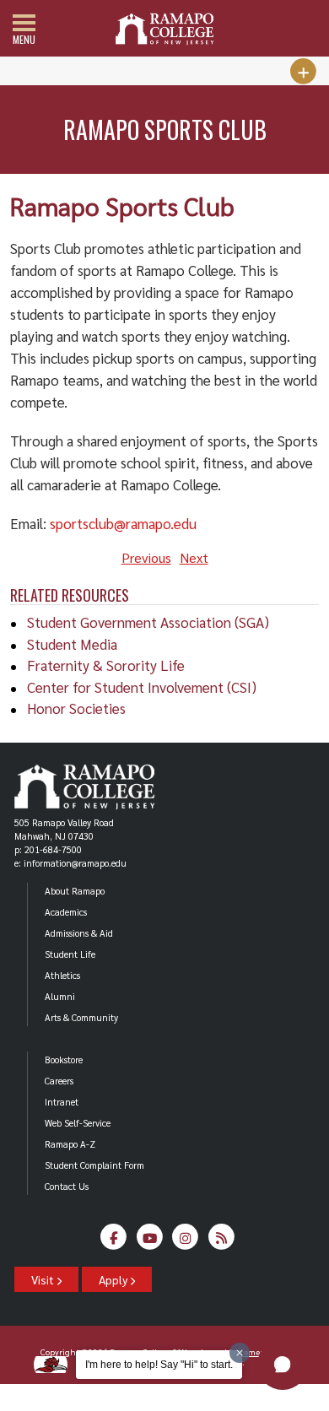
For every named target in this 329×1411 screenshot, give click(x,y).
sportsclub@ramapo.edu (123, 523)
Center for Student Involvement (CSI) (141, 686)
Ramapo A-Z (70, 1144)
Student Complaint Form (94, 1165)
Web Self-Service (78, 1122)
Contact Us (67, 1186)
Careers (59, 1080)
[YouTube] (149, 1241)
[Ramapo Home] (164, 29)
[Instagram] (186, 1241)
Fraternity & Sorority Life (106, 665)
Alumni (60, 996)
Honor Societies (76, 708)
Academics (66, 912)
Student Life (70, 954)
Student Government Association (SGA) (148, 622)
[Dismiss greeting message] (239, 1353)
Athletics (62, 975)
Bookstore (64, 1059)
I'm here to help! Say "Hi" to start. (159, 1365)
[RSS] (221, 1241)
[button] (282, 1364)
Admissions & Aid (79, 933)
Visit (44, 1279)
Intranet (61, 1101)
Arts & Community (81, 1017)
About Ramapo (75, 890)
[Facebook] (114, 1241)
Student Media (72, 643)
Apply (114, 1279)
